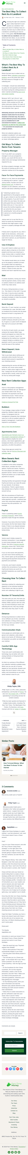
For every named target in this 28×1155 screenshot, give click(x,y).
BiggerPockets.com (7, 184)
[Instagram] (15, 1152)
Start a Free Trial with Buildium (11, 426)
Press (14, 1105)
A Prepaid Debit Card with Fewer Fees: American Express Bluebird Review (21, 726)
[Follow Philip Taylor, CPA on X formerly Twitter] (14, 712)
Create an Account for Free (10, 402)
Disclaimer (22, 1146)
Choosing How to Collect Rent (11, 58)
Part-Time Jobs (14, 1117)
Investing (14, 1124)
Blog (14, 1113)
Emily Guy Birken (9, 770)
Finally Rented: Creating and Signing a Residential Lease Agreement (7, 726)
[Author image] (3, 17)
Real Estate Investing (8, 9)
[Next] (24, 759)
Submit (14, 1050)
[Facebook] (19, 1152)
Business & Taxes (14, 1122)
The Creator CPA (13, 694)
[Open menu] (24, 3)
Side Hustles (14, 1119)
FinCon (22, 692)
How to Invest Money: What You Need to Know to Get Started (14, 765)
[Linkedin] (12, 1152)
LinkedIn (23, 709)
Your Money (14, 1127)
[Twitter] (9, 1152)
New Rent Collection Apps (10, 55)
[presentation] (14, 752)
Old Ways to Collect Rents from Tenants (13, 53)
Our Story (14, 1100)
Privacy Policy (14, 1148)
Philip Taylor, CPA (10, 17)
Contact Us (14, 1110)
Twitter (17, 709)
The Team (14, 1103)
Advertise (14, 1108)
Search (20, 1033)
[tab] (12, 775)
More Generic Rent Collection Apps (12, 57)
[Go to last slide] (4, 759)
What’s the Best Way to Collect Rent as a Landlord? (13, 50)
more (21, 707)
